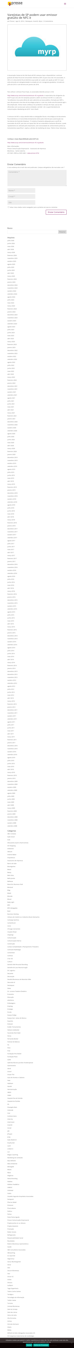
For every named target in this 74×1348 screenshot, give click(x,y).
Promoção (10, 1229)
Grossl (9, 1071)
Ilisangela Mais (12, 1107)
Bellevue (10, 881)
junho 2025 (11, 270)
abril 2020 (10, 445)
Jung (8, 1137)
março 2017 (11, 555)
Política (9, 1211)
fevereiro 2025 (12, 279)
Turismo (10, 1303)
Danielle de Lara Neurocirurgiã (17, 967)
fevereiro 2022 (12, 380)
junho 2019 (11, 475)
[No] (72, 1343)
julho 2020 (10, 436)
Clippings (10, 935)
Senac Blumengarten (14, 1262)
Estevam (10, 1024)
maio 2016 (10, 585)
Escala (9, 1012)
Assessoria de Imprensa (15, 860)
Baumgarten (11, 866)
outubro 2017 (11, 535)
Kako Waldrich (12, 1140)
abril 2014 (10, 659)
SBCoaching (11, 1253)
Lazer (9, 1146)
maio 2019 (10, 478)
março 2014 (11, 662)
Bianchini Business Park (15, 884)
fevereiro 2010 (12, 775)
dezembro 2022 (12, 350)
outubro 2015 (11, 606)
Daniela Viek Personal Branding (17, 964)
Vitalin (9, 1327)
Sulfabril (10, 1285)
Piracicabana (11, 1208)
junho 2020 (11, 439)
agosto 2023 (11, 327)
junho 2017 (11, 546)
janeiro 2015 (11, 633)
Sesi (8, 1273)
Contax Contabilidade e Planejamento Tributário (23, 947)
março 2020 (11, 448)
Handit (9, 1086)
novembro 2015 (12, 603)
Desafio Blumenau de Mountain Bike (19, 979)
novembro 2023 (12, 318)
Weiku (9, 1330)
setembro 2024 (12, 294)
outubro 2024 (11, 291)
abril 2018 (10, 517)
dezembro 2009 (12, 781)
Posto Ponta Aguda (13, 1217)
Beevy (9, 872)
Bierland (10, 887)
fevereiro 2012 (12, 704)
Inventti (35, 21)
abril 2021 (10, 410)
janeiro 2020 (11, 454)
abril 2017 (10, 552)
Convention (11, 953)
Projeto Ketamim (12, 1226)
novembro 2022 (12, 353)
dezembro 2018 (12, 493)
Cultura (9, 962)
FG (8, 1045)
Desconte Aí (11, 982)
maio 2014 (10, 656)
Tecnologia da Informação (15, 1297)
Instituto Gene (12, 1116)
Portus (9, 1214)
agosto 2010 (11, 757)
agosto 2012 (11, 686)
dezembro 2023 (12, 315)
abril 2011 (10, 734)
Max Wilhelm (11, 1161)
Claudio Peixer (12, 932)
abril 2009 (10, 805)
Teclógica (10, 1294)
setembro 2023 (12, 324)
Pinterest (10, 1205)
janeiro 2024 (11, 312)
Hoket (9, 1095)
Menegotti (10, 1167)
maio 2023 (10, 335)
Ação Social (11, 837)
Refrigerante (11, 1235)
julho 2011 (10, 725)
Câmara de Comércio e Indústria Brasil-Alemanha (23, 917)
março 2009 (11, 808)
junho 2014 (11, 653)
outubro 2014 (11, 642)
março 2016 (11, 591)
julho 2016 (10, 579)
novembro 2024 (12, 288)
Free (8, 1051)
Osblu (9, 1193)
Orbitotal (10, 1190)
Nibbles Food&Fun (13, 1184)
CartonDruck (11, 923)
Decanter (10, 973)
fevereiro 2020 (12, 451)
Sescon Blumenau (13, 1270)
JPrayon (9, 1134)
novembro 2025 (12, 258)
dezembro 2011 (12, 710)
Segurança (10, 1259)
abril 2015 (10, 624)
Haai (8, 1080)
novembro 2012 (12, 677)
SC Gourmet (11, 1256)
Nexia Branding (12, 1178)
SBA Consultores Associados (16, 1250)
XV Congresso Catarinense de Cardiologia (20, 1336)
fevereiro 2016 (12, 594)
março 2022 (11, 377)
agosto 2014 (11, 648)
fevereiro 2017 (12, 558)
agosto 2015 (11, 612)
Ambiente (10, 849)
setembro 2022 (12, 359)
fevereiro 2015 (12, 630)
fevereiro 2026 (12, 255)
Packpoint (10, 1199)
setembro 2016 (12, 573)
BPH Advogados (12, 908)
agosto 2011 (11, 722)
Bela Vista (10, 875)
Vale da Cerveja (12, 1309)
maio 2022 (10, 371)
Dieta (9, 988)
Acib (8, 840)
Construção (11, 944)
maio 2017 (10, 549)
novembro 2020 (12, 425)
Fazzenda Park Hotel (13, 1033)
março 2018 (11, 520)
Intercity (10, 1119)
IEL (8, 1104)
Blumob (9, 896)
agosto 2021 (11, 398)
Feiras (9, 1036)
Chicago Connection (13, 929)
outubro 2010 (11, 752)
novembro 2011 (12, 713)
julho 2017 (10, 544)
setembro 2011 (12, 719)
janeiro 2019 (11, 490)
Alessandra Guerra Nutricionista (17, 843)
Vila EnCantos (11, 1318)
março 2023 (11, 341)
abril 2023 (10, 338)
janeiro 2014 (11, 668)
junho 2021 (11, 404)
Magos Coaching (12, 1155)
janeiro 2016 (11, 597)
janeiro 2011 (11, 743)
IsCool (9, 1128)
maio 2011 (10, 731)
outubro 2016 (11, 570)
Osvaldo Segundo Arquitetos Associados (20, 1196)
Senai (9, 1265)
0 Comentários (48, 21)
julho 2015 (10, 615)
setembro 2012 (12, 683)
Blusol (9, 899)
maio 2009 (10, 802)
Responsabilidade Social (15, 1238)
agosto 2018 (11, 505)
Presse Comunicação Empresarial (18, 1220)
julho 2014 (10, 651)
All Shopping (11, 846)
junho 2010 (11, 763)
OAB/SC (9, 1187)
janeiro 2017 (11, 561)
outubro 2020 (11, 428)
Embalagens (11, 1003)
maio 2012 (10, 695)
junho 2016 (11, 582)
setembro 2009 (12, 790)
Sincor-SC (10, 1276)
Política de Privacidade (41, 1345)
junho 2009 (11, 799)
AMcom (9, 852)
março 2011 (11, 737)
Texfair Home (11, 1300)
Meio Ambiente (12, 1164)
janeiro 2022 (11, 383)
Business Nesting (13, 914)
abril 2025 (10, 273)
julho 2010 (10, 760)
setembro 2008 (12, 826)
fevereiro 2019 (12, 487)
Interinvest (10, 1122)
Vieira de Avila (12, 1315)
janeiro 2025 (11, 282)
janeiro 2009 (11, 814)
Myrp (40, 21)
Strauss (9, 1282)
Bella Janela (11, 878)
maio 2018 (10, 514)
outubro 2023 (11, 321)
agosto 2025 (11, 264)
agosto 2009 (11, 793)
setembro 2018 (12, 502)
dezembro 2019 (12, 457)
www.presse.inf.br (33, 153)
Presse (12, 21)
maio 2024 (10, 303)
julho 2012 (10, 689)
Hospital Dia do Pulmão (14, 1098)
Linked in (10, 1149)
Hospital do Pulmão (13, 1101)
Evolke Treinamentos (14, 1027)
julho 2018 (10, 508)
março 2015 (11, 627)
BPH (8, 905)
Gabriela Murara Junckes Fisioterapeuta (20, 1063)
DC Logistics (11, 970)
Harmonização (12, 1089)
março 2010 (11, 772)
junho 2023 (11, 332)
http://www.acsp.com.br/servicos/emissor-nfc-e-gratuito (25, 95)
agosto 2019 (11, 469)
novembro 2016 (12, 567)
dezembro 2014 (12, 636)
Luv (8, 1152)
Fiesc (9, 1048)
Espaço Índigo (11, 1015)
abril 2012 (10, 698)
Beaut (9, 869)
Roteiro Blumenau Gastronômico (17, 1244)
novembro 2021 (12, 389)
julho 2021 (10, 401)
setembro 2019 (12, 466)
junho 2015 (11, 618)
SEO (8, 1268)
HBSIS (9, 1092)
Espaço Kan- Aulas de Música (16, 1018)
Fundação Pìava (12, 1057)
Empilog (10, 1006)
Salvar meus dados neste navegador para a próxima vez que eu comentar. (34, 207)
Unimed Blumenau (13, 1306)
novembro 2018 (12, 496)
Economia (10, 994)
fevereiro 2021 (12, 416)
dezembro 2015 (12, 600)
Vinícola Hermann (13, 1324)
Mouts (9, 1169)
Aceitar (29, 1345)
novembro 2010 (12, 749)
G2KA (9, 1060)
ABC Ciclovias (11, 834)
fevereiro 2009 (12, 811)
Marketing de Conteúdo (15, 1158)
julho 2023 (10, 329)
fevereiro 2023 (12, 344)
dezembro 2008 (12, 817)
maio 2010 (10, 766)
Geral (9, 1068)
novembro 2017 (12, 532)
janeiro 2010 (11, 778)
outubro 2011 (11, 716)
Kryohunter (11, 1143)
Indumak (10, 1110)
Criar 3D (10, 959)
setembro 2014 (12, 645)
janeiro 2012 (11, 707)
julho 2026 (10, 240)
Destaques (28, 21)
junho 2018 (11, 511)
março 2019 (11, 484)
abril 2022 (10, 374)
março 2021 (11, 413)
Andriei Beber (11, 855)
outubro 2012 (11, 680)
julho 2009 (10, 796)
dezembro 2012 (12, 674)
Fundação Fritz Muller (14, 1054)
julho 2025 (10, 267)
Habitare (10, 1083)
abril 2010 (10, 769)
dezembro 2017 (12, 529)
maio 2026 (10, 246)
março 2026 (11, 252)
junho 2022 (11, 368)
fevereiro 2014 (12, 665)
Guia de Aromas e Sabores (15, 1077)
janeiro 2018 (11, 526)
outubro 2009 (11, 787)
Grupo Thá (10, 1074)
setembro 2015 (12, 609)
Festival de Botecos (13, 1042)
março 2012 (11, 701)
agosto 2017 (11, 541)
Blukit (9, 893)
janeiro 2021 (11, 419)
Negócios (10, 1175)
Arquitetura (11, 857)
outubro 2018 (11, 499)
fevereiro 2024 (12, 309)
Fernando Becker (12, 1039)
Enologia (10, 1009)
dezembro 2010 (12, 746)
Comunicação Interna (14, 941)
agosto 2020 (11, 434)
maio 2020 (10, 442)
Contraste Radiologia (14, 950)
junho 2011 (11, 728)
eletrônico (10, 1000)
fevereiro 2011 (12, 740)
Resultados (11, 1241)
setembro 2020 (12, 431)
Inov (8, 1113)
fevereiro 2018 (12, 523)
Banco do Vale (11, 863)
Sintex (9, 1279)
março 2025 (11, 276)
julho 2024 (10, 300)
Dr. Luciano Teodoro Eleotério (16, 991)
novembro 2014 (12, 639)
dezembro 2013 (12, 671)
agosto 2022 (11, 362)
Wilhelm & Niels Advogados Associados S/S (21, 1333)
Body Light (10, 902)
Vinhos (9, 1321)
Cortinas (10, 956)
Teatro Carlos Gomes (14, 1291)
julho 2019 (10, 472)
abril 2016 (10, 588)
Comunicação (11, 938)
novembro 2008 (12, 820)
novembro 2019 (12, 460)
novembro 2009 (12, 784)
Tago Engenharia (12, 1288)
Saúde (9, 1247)
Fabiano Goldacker (13, 1030)
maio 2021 (10, 407)
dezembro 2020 (12, 422)
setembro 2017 (12, 538)
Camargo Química (13, 920)
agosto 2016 (11, 576)
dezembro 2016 (12, 564)
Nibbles (9, 1181)
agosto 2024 (11, 297)
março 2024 (11, 306)
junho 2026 (11, 243)
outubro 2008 (11, 823)
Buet (8, 911)
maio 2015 (10, 621)
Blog (8, 890)
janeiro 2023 (11, 347)
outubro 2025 (11, 261)
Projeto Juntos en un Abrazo (16, 1223)
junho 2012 (11, 692)
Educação (10, 997)
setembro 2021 (12, 395)
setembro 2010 (12, 754)
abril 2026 (10, 249)
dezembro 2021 (12, 386)
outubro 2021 (11, 392)
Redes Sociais (11, 1232)
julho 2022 (10, 365)
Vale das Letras (12, 1312)
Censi (9, 926)
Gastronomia (11, 1065)
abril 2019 (10, 481)
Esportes (10, 1021)
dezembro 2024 (12, 285)
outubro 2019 (11, 463)
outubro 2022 (11, 356)
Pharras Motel (11, 1202)
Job (8, 1131)
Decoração (10, 976)
